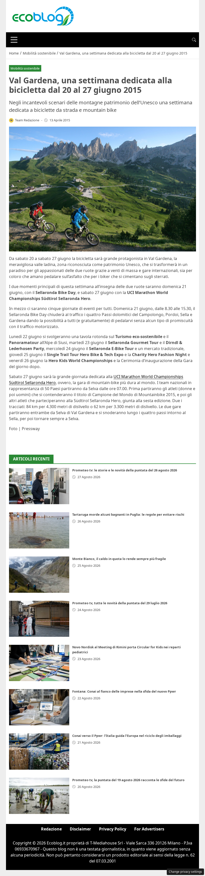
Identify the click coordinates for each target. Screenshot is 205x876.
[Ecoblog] (42, 16)
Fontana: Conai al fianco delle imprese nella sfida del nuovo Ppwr (124, 691)
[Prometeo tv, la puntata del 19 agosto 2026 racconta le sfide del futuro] (39, 796)
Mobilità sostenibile (25, 68)
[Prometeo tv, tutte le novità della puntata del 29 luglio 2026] (39, 619)
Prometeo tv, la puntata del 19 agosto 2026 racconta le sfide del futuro (128, 780)
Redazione (51, 829)
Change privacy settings (185, 871)
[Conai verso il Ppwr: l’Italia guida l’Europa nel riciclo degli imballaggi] (39, 751)
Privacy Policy (112, 829)
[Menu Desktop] (14, 39)
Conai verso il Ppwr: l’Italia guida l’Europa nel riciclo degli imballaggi (127, 735)
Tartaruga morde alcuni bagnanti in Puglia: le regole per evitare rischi (128, 514)
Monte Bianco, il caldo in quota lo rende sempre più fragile (119, 558)
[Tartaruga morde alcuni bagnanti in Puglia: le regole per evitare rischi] (39, 530)
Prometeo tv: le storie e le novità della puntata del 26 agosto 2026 (124, 470)
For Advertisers (149, 829)
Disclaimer (80, 829)
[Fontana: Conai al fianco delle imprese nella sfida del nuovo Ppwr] (39, 707)
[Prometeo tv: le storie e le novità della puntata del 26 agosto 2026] (39, 486)
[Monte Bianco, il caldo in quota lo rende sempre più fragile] (39, 574)
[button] (194, 40)
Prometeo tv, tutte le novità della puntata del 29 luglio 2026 (119, 603)
